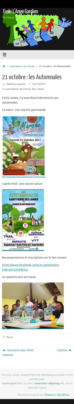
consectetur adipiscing (46, 383)
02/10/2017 (39, 84)
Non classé (38, 89)
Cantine (62, 350)
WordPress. (63, 394)
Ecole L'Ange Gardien (20, 11)
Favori (9, 337)
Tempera (49, 394)
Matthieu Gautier (16, 84)
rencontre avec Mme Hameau (18, 353)
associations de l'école (22, 66)
